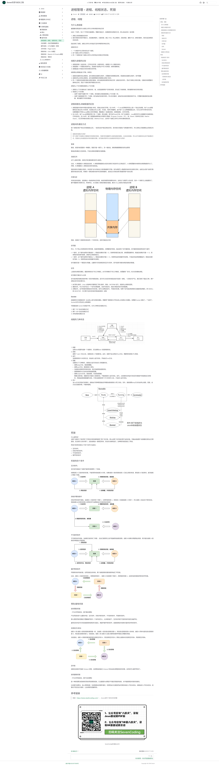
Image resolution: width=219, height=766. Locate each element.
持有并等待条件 (166, 63)
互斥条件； (165, 60)
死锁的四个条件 (165, 57)
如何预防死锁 (165, 74)
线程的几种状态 (165, 52)
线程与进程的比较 (166, 27)
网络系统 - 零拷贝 (46, 57)
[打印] (165, 18)
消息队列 (164, 38)
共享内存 (164, 41)
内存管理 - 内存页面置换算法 (50, 43)
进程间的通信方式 (166, 33)
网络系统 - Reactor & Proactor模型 (52, 54)
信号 (163, 46)
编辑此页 (75, 751)
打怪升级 (90, 2)
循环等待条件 (165, 68)
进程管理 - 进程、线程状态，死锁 (51, 40)
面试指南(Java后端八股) (110, 2)
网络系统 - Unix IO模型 (48, 51)
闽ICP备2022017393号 (72, 763)
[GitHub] (200, 2)
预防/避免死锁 (165, 71)
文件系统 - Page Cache (48, 49)
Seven (75, 14)
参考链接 (162, 85)
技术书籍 (98, 2)
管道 (163, 35)
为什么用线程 (164, 24)
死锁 (161, 54)
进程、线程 (163, 22)
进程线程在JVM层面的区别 (168, 30)
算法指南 (122, 2)
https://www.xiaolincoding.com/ (87, 698)
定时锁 (164, 79)
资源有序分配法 (166, 76)
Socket (164, 49)
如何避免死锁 (165, 82)
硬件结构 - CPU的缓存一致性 (50, 46)
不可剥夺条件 (165, 65)
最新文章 (129, 2)
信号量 (163, 43)
